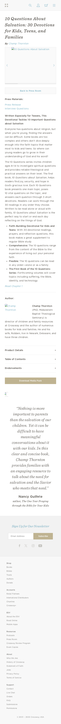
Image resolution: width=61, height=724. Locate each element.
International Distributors (17, 598)
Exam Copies (12, 647)
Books (9, 567)
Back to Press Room (30, 91)
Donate (10, 583)
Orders (10, 697)
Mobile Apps (12, 624)
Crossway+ (11, 605)
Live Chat (11, 693)
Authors (10, 579)
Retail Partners (13, 594)
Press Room (12, 639)
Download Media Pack (30, 380)
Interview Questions (17, 108)
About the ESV (13, 617)
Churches (10, 602)
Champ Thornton (19, 43)
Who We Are (12, 658)
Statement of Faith (15, 666)
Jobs (9, 670)
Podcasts (10, 635)
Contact (10, 689)
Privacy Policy (13, 674)
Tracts (9, 575)
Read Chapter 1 (14, 286)
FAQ (8, 700)
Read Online (12, 620)
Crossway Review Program (18, 643)
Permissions (12, 708)
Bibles (9, 571)
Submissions (12, 704)
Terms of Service (14, 678)
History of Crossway (15, 662)
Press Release (13, 104)
